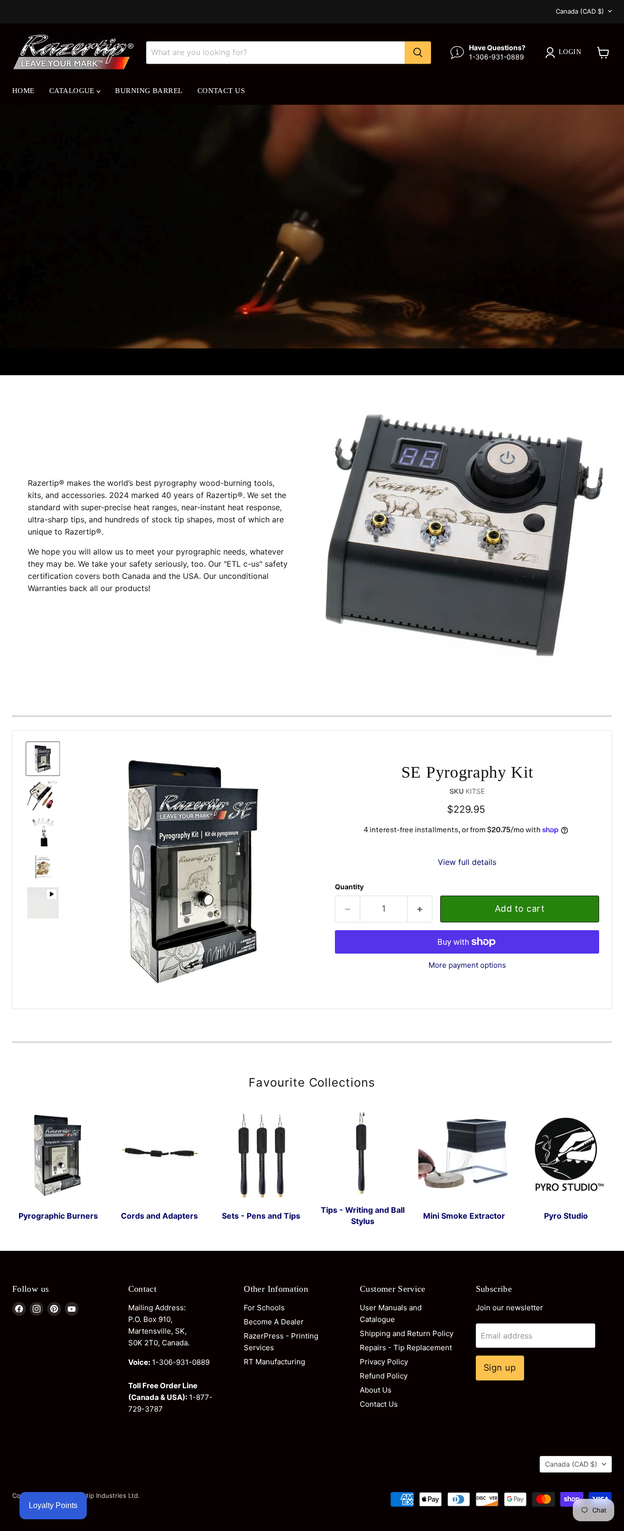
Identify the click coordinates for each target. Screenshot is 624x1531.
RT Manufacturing (274, 1361)
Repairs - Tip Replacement (406, 1347)
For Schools (264, 1307)
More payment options (467, 965)
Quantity (349, 887)
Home (23, 91)
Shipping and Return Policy (406, 1333)
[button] (42, 758)
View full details (467, 862)
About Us (375, 1390)
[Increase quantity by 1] (420, 909)
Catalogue (73, 91)
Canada (580, 11)
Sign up (500, 1367)
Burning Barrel (148, 91)
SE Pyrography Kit (467, 772)
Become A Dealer (274, 1321)
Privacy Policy (384, 1361)
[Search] (418, 52)
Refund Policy (384, 1375)
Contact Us (221, 91)
